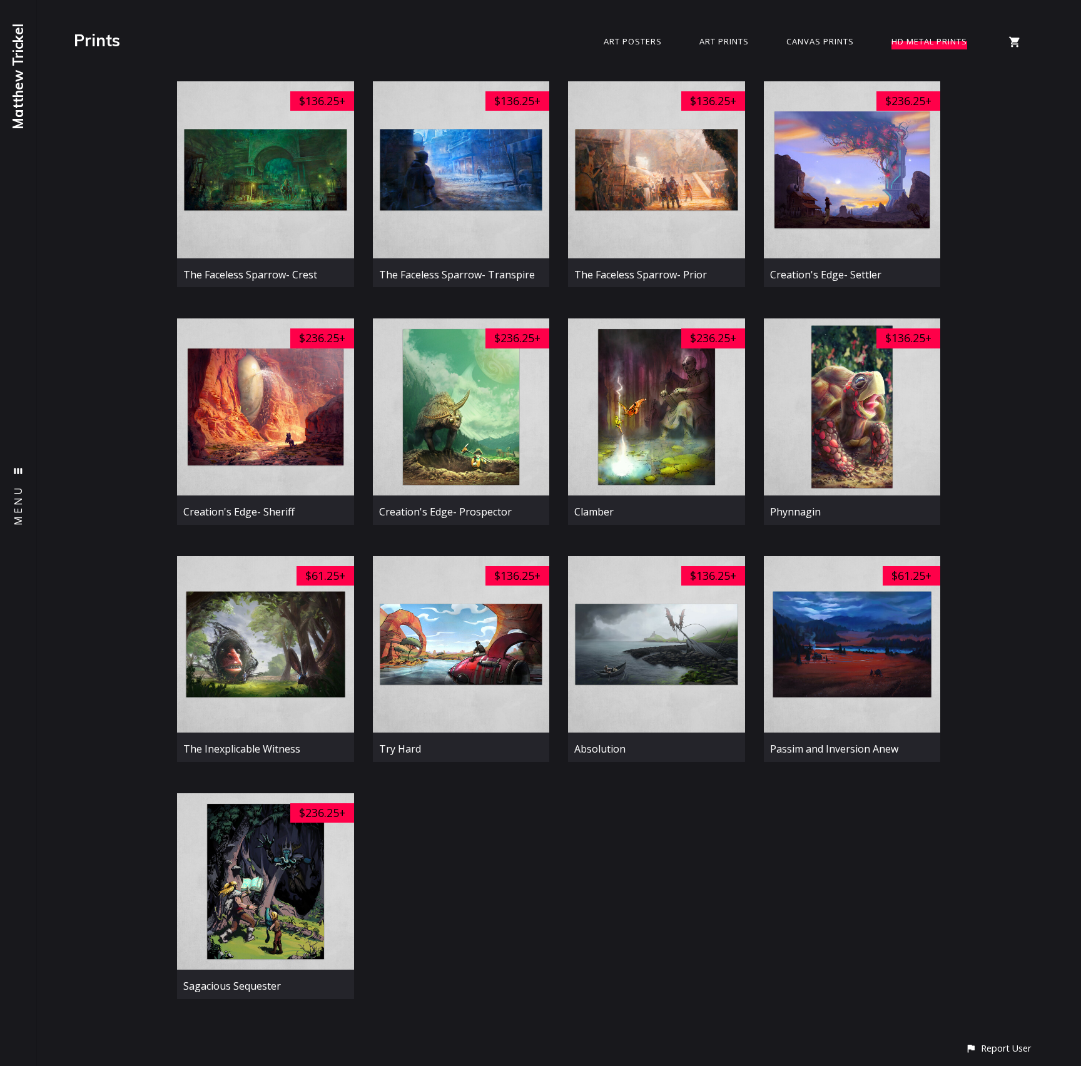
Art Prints (724, 41)
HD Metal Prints (929, 41)
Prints (97, 40)
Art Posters (633, 41)
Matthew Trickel (18, 76)
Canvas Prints (820, 41)
